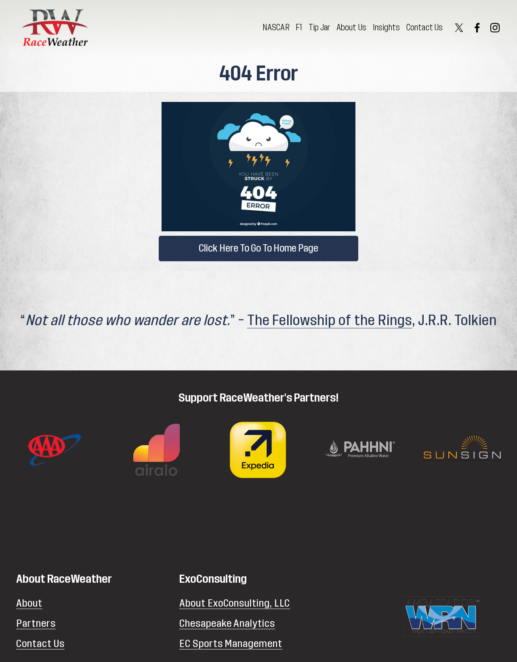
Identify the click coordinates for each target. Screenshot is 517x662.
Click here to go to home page (258, 248)
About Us (351, 27)
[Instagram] (495, 28)
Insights (386, 27)
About (29, 603)
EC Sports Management (231, 644)
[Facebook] (477, 28)
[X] (459, 28)
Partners (36, 623)
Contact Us (424, 27)
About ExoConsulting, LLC (234, 603)
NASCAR (276, 27)
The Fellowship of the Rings (329, 320)
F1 (299, 27)
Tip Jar (319, 27)
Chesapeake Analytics (227, 623)
